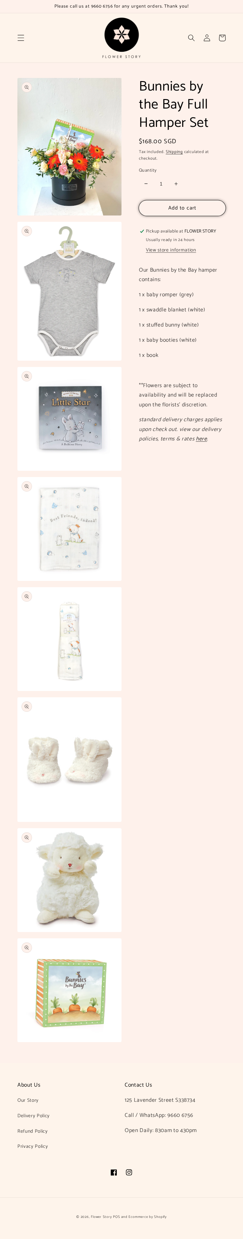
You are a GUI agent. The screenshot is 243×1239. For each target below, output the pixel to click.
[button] (20, 37)
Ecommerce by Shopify (147, 1217)
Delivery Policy (33, 1116)
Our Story (28, 1100)
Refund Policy (32, 1131)
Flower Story (101, 1217)
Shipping (174, 151)
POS (116, 1217)
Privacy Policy (32, 1146)
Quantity (148, 170)
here (201, 439)
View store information (171, 250)
